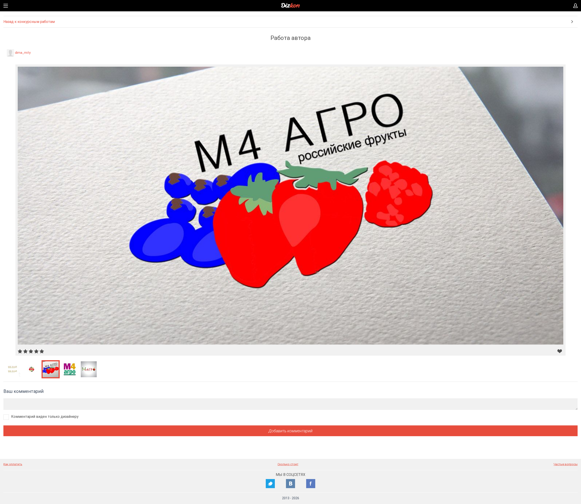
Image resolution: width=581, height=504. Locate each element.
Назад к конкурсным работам (29, 22)
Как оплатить (12, 464)
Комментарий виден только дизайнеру (45, 416)
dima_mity (23, 52)
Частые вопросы (566, 464)
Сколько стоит (288, 464)
